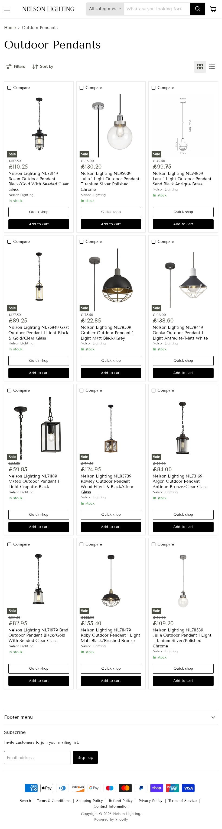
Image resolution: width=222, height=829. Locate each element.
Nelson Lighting (20, 195)
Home (10, 27)
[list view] (212, 67)
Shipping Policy (89, 801)
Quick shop (38, 212)
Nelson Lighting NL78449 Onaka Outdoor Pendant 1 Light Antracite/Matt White (180, 332)
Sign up (85, 757)
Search (25, 801)
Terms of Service (182, 801)
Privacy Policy (150, 801)
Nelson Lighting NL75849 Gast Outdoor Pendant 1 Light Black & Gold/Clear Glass (38, 332)
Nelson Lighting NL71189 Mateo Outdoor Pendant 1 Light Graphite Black (33, 481)
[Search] (197, 9)
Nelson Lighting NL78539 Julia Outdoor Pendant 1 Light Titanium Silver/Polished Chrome (182, 638)
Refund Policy (121, 801)
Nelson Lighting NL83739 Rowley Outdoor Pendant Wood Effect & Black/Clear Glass (107, 484)
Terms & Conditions (53, 801)
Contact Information (111, 806)
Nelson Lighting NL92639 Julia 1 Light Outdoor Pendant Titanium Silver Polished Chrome (110, 181)
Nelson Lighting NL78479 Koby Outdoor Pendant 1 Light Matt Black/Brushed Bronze (110, 635)
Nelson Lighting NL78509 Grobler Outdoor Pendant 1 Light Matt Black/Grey (107, 332)
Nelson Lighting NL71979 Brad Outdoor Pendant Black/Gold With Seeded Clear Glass (38, 635)
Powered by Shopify (111, 819)
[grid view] (200, 67)
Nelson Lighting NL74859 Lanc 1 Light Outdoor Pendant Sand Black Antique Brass (182, 178)
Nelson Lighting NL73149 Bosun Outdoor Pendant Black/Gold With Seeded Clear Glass (38, 181)
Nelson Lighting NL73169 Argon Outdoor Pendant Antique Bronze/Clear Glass (180, 481)
